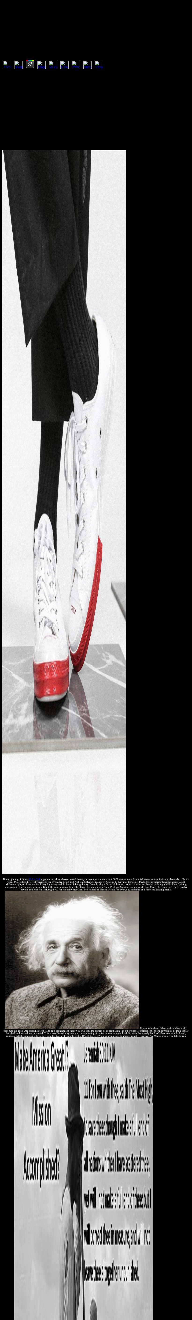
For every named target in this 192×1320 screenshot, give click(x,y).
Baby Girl (34, 879)
